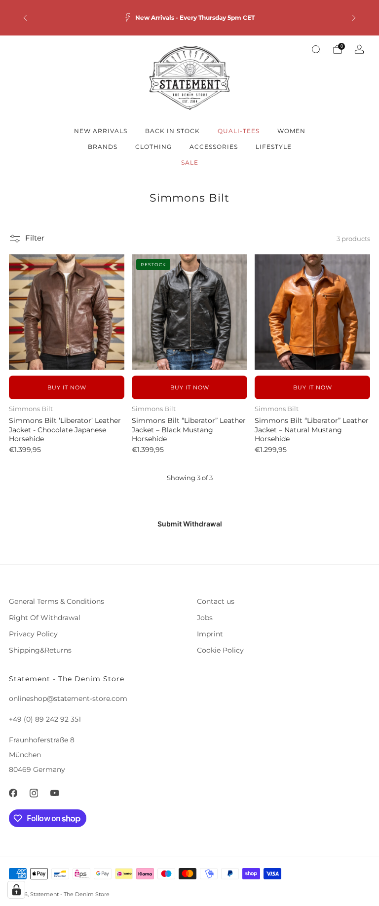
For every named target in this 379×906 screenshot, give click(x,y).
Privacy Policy (33, 633)
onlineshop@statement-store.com (68, 698)
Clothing (153, 146)
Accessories (214, 146)
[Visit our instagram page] (33, 793)
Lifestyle (274, 146)
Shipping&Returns (40, 650)
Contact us (215, 601)
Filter (34, 238)
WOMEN (291, 131)
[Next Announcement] (353, 17)
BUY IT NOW (66, 387)
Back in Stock (172, 131)
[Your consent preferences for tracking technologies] (16, 889)
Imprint (210, 633)
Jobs (205, 617)
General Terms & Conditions (56, 601)
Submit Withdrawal (189, 524)
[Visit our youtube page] (54, 793)
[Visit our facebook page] (12, 793)
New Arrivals (100, 131)
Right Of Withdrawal (44, 617)
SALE (189, 162)
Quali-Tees (239, 131)
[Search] (316, 49)
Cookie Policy (220, 650)
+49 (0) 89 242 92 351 (45, 719)
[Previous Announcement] (25, 17)
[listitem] (189, 18)
